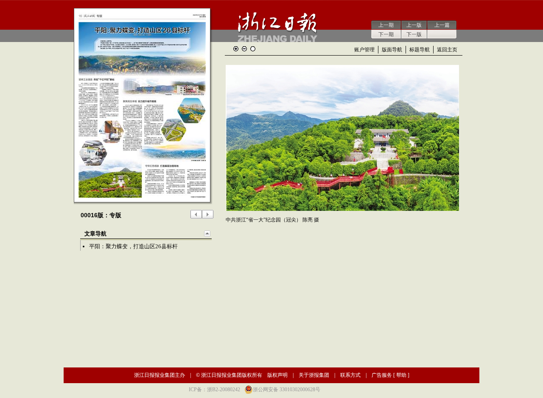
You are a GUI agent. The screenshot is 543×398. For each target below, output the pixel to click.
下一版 (414, 34)
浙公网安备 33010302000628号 (286, 389)
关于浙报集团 (314, 375)
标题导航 (419, 50)
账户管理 (364, 50)
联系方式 (350, 375)
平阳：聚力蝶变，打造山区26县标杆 (133, 246)
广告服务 (382, 375)
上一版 (414, 25)
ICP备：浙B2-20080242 (214, 389)
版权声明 (277, 375)
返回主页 (447, 50)
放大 (235, 48)
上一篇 (442, 25)
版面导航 (392, 50)
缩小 (244, 48)
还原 (252, 48)
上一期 (386, 25)
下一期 (386, 34)
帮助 (401, 375)
